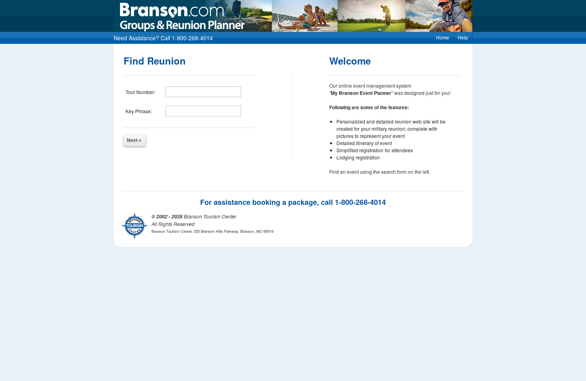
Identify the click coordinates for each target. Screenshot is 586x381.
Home (442, 38)
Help (463, 38)
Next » (134, 140)
